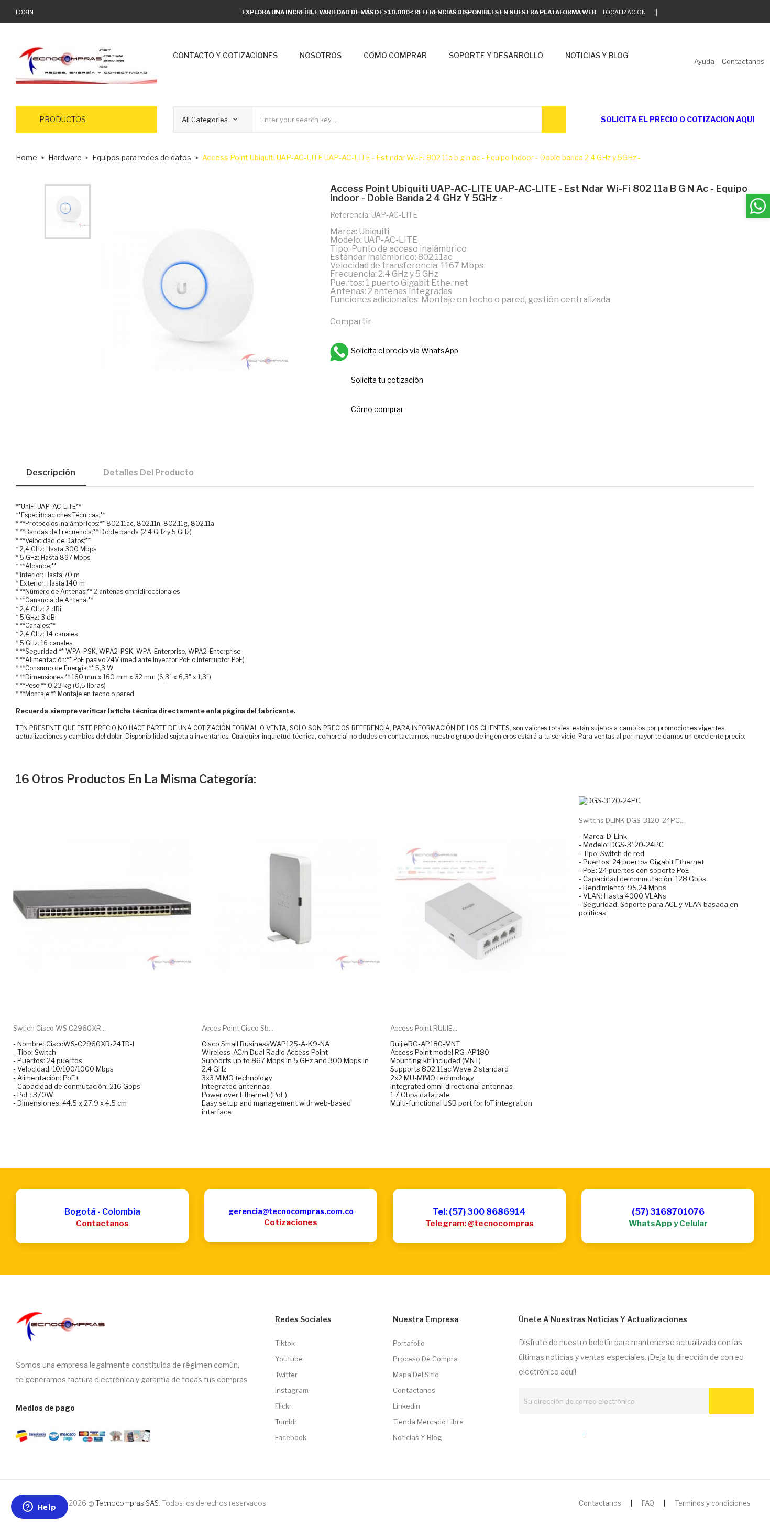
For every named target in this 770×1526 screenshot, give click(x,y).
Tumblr (286, 1421)
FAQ (648, 1503)
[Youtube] (735, 12)
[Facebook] (719, 12)
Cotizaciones (290, 1222)
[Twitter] (670, 12)
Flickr (283, 1406)
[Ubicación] (561, 1431)
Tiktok (285, 1343)
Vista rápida (114, 998)
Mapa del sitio (416, 1374)
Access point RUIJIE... (423, 1028)
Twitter (286, 1374)
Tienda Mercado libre (428, 1421)
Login (25, 12)
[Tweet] (406, 321)
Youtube (289, 1359)
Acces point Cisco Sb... (237, 1028)
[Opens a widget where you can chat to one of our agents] (39, 1508)
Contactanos (102, 1223)
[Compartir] (384, 321)
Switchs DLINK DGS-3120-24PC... (632, 820)
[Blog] (541, 1431)
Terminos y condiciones (713, 1503)
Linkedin (406, 1406)
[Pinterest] (429, 321)
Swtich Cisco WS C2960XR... (59, 1028)
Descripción (50, 473)
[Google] (686, 12)
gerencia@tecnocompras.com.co (291, 1211)
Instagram (292, 1390)
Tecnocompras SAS (127, 1503)
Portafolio (409, 1343)
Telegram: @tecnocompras (479, 1223)
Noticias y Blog (417, 1437)
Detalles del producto (148, 473)
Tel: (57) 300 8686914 (479, 1212)
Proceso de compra (425, 1359)
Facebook (290, 1437)
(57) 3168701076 (668, 1212)
